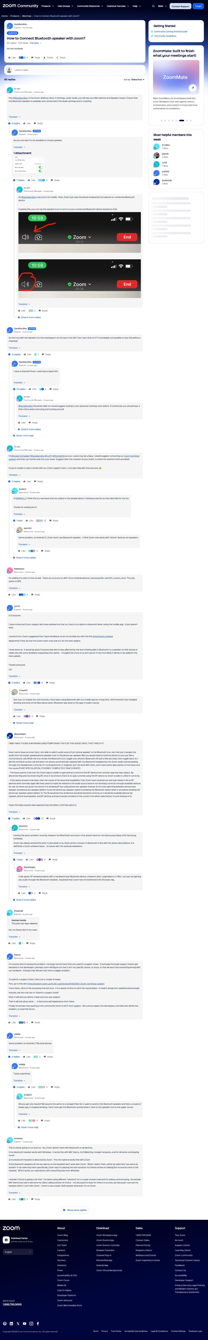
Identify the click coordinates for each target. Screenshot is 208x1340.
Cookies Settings (178, 1331)
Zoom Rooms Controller (108, 1245)
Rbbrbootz (19, 568)
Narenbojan (29, 867)
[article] (75, 106)
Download (102, 1228)
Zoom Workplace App (106, 1235)
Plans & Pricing (143, 1245)
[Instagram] (31, 1323)
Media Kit (61, 1285)
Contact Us (180, 1270)
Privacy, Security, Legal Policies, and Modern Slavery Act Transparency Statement (190, 1289)
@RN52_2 (21, 498)
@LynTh (49, 456)
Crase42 (23, 690)
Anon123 (23, 826)
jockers (22, 489)
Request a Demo (144, 1250)
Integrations (63, 1255)
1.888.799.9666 (12, 1304)
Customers (62, 1240)
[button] (36, 43)
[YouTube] (24, 1323)
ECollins (166, 145)
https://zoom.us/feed (103, 636)
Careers (61, 1250)
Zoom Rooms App (105, 1240)
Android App (102, 1265)
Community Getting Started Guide (170, 31)
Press (60, 1270)
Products (15, 16)
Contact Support (180, 6)
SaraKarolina (20, 24)
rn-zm (17, 88)
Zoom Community (184, 1255)
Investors (61, 1265)
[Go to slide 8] (190, 120)
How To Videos (64, 1290)
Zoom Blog (62, 1235)
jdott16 (165, 154)
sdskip (17, 1034)
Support (180, 1228)
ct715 (164, 162)
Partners (61, 1260)
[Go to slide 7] (185, 120)
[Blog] (5, 1323)
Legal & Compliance (159, 1331)
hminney (18, 1138)
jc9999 (165, 171)
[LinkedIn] (11, 1323)
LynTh (17, 606)
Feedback (180, 1265)
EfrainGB (18, 911)
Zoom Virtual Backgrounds (109, 1270)
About (61, 1228)
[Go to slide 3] (168, 120)
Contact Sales (142, 1240)
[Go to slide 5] (176, 120)
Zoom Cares (63, 1280)
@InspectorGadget (20, 456)
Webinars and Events (146, 1255)
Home (5, 16)
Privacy (105, 1331)
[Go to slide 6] (180, 120)
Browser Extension (105, 1250)
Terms (95, 1331)
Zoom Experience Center (148, 1260)
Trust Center (116, 1331)
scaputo (28, 1094)
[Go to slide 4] (172, 120)
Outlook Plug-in (103, 1255)
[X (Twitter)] (18, 1323)
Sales (139, 1228)
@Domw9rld (59, 456)
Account (179, 1240)
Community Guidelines (165, 36)
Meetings (26, 16)
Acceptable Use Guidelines (136, 1331)
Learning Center (183, 1250)
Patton (17, 954)
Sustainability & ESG (67, 1275)
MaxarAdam (20, 734)
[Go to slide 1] (161, 120)
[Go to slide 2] (165, 120)
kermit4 (28, 528)
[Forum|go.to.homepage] (20, 6)
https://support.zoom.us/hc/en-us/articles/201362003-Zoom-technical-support (66, 983)
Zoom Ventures (64, 1300)
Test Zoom (180, 1235)
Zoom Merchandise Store (69, 1305)
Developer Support (184, 1280)
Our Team (62, 1245)
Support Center (182, 1245)
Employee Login (195, 1331)
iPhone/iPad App (104, 1260)
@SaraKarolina (20, 98)
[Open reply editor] (74, 70)
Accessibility (181, 1275)
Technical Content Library (187, 1260)
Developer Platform (66, 1295)
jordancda (167, 180)
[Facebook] (38, 1323)
